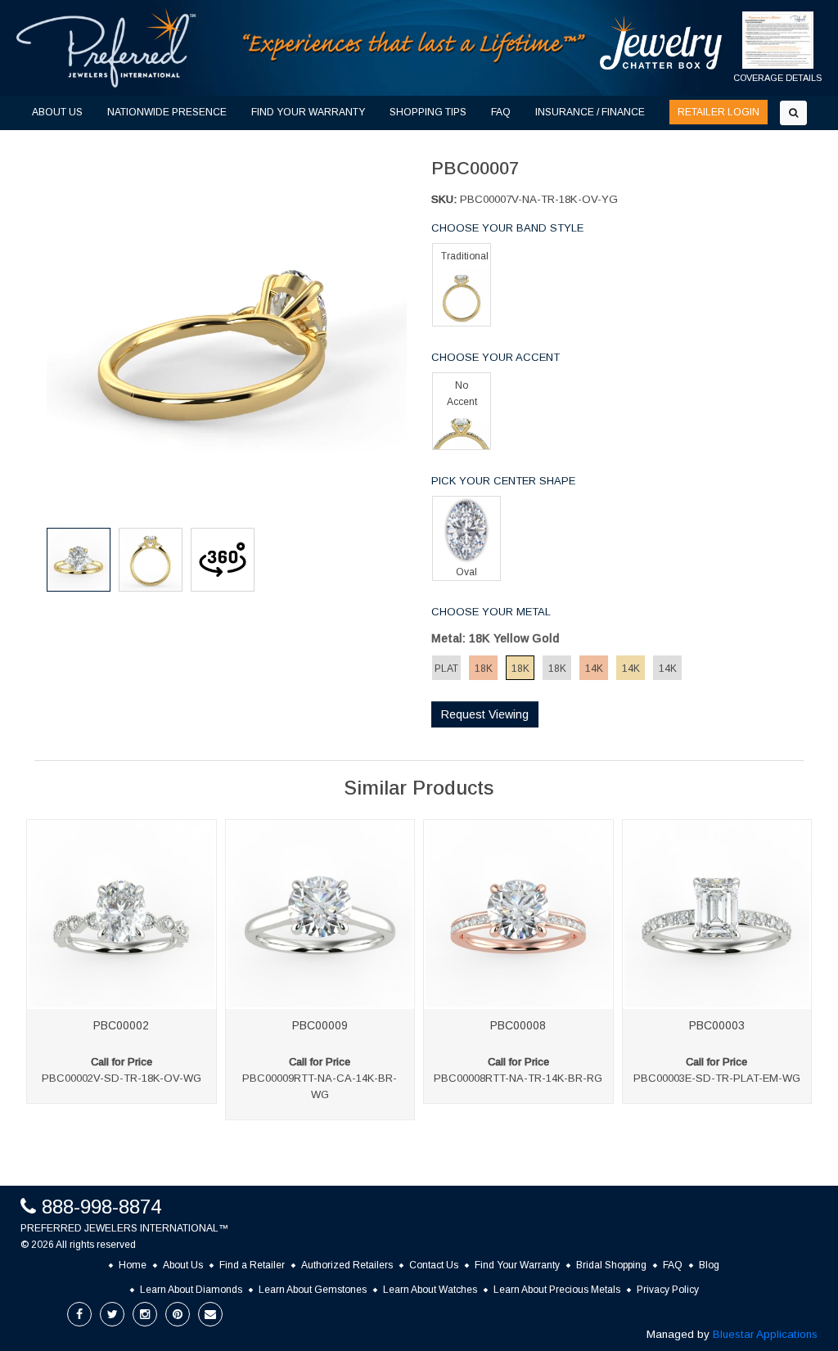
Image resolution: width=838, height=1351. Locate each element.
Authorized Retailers (347, 1265)
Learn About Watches (430, 1289)
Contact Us (433, 1265)
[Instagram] (145, 1314)
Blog (709, 1265)
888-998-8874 (101, 1207)
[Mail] (210, 1314)
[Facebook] (79, 1314)
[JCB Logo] (661, 42)
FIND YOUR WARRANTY (308, 112)
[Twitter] (112, 1314)
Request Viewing (485, 714)
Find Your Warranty (517, 1265)
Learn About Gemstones (313, 1289)
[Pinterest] (177, 1314)
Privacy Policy (668, 1289)
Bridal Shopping (611, 1265)
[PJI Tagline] (415, 47)
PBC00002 (121, 1025)
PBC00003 (717, 1025)
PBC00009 (320, 1025)
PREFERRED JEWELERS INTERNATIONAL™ (124, 1228)
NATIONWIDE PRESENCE (167, 112)
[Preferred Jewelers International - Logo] (106, 48)
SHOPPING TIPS (428, 112)
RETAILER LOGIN (718, 112)
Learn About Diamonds (191, 1289)
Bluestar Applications (765, 1334)
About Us (183, 1265)
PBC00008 (518, 1025)
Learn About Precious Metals (556, 1289)
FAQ (501, 112)
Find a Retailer (252, 1265)
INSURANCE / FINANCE (590, 112)
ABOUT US (57, 112)
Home (132, 1265)
